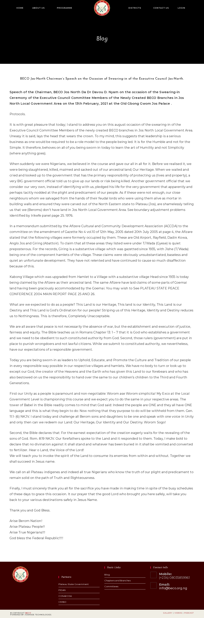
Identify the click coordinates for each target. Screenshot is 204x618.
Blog (107, 574)
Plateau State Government (73, 584)
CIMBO (62, 602)
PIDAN (62, 590)
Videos (178, 613)
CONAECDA (65, 596)
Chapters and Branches (117, 580)
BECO (28, 613)
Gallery (167, 613)
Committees (111, 586)
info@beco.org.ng (173, 588)
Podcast (189, 613)
